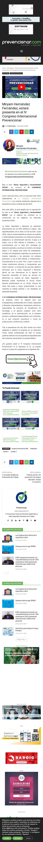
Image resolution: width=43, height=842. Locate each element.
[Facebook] (11, 132)
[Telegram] (27, 520)
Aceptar (6, 838)
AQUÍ (8, 828)
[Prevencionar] (3, 126)
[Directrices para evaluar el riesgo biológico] (8, 631)
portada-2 (14, 451)
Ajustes (28, 838)
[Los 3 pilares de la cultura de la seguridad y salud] (8, 538)
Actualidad (10, 68)
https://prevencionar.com (21, 511)
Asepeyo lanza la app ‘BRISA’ (26, 546)
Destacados (33, 448)
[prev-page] (3, 573)
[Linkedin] (31, 132)
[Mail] (19, 520)
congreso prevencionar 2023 (20, 448)
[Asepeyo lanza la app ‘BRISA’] (8, 549)
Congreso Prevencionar (16, 73)
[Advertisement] (21, 683)
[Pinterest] (21, 132)
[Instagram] (12, 520)
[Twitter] (16, 132)
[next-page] (7, 573)
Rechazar (18, 838)
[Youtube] (35, 520)
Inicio (4, 68)
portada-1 (6, 451)
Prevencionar (11, 126)
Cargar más (20, 639)
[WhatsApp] (26, 132)
